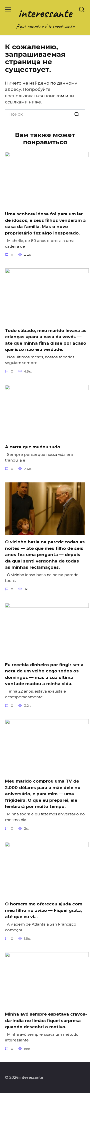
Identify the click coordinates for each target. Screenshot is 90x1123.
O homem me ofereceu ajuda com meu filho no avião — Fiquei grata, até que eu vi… (43, 910)
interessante (45, 13)
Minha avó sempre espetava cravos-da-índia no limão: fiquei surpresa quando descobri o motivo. (46, 1020)
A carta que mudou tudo (32, 446)
